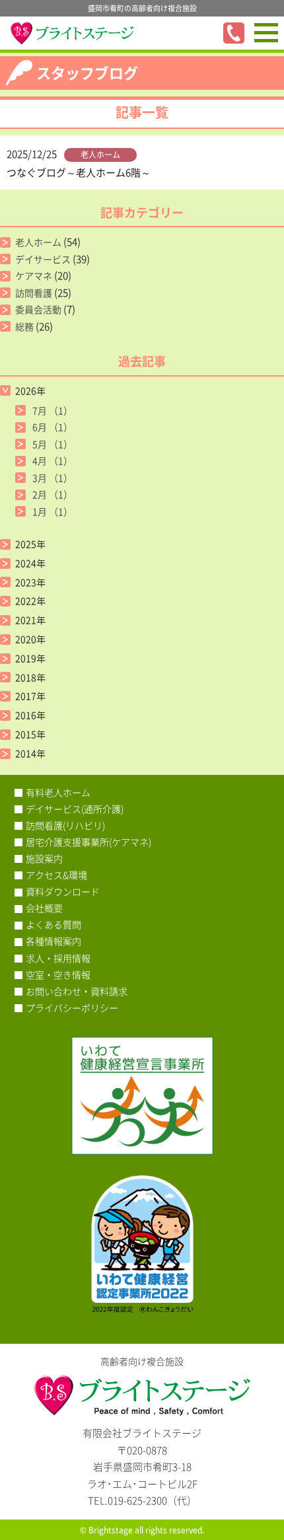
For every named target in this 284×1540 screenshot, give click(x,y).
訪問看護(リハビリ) (65, 825)
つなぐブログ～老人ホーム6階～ (79, 172)
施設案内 (44, 858)
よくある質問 (53, 924)
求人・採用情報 (58, 958)
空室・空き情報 (58, 974)
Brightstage (111, 1530)
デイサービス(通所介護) (75, 808)
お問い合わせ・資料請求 (76, 991)
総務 (24, 326)
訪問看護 (33, 292)
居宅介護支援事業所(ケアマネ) (88, 841)
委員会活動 (38, 309)
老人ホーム (100, 155)
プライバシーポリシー (72, 1007)
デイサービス (43, 259)
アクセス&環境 (56, 874)
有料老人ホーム (58, 792)
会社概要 (44, 907)
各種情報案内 (53, 940)
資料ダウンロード (63, 891)
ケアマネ (33, 275)
